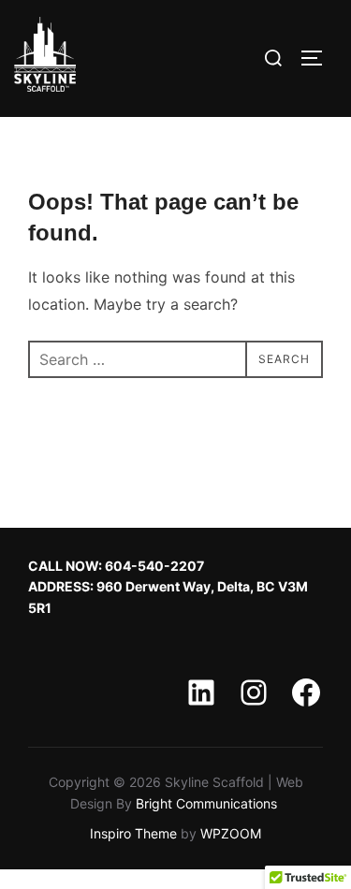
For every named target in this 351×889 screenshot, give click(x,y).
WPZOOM (230, 833)
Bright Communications (208, 803)
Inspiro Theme (133, 833)
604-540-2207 (154, 566)
